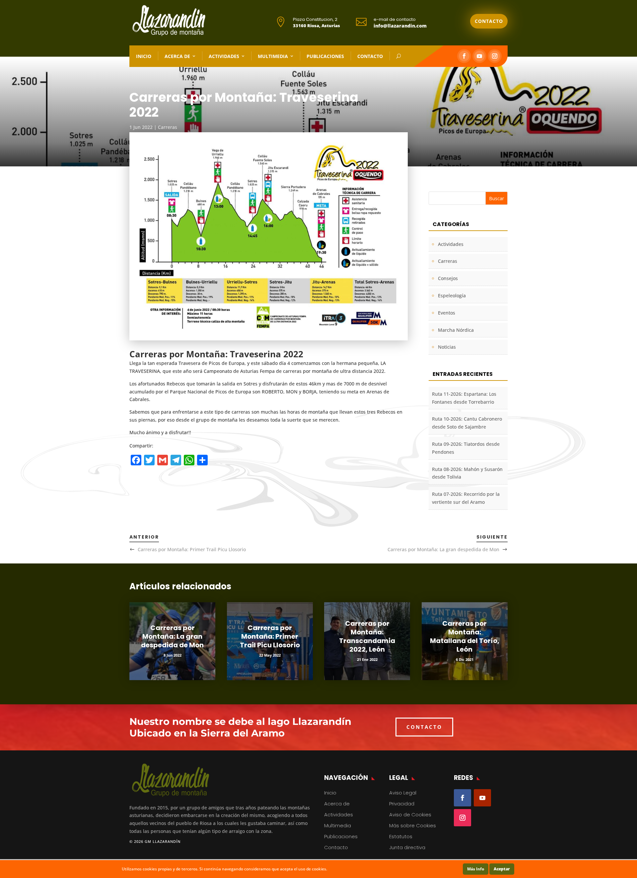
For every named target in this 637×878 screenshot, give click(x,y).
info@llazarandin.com (400, 26)
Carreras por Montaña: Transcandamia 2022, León (367, 636)
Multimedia (273, 56)
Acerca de (177, 56)
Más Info (475, 869)
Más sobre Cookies (412, 825)
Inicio (143, 56)
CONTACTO (424, 727)
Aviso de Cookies (410, 814)
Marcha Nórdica (456, 330)
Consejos (448, 278)
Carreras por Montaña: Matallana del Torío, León (464, 636)
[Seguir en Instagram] (494, 56)
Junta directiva (407, 847)
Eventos (446, 313)
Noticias (447, 347)
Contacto (489, 21)
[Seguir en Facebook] (464, 56)
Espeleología (452, 295)
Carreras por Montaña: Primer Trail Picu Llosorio (192, 549)
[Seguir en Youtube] (479, 56)
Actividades (224, 56)
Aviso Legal (402, 792)
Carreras (167, 127)
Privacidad (401, 803)
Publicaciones (325, 56)
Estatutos (400, 836)
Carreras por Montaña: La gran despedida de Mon (443, 549)
